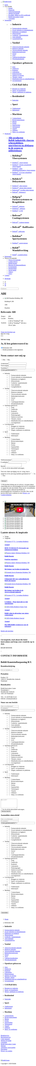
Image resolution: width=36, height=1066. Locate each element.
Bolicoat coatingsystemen (20, 222)
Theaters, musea (17, 77)
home (6, 5)
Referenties (8, 256)
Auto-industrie (16, 37)
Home (6, 919)
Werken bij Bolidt (13, 13)
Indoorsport (15, 110)
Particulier (15, 100)
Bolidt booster (12, 263)
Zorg (13, 67)
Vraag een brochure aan (8, 332)
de (5, 285)
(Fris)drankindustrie (18, 59)
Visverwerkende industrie (20, 50)
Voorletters (4, 368)
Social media (12, 270)
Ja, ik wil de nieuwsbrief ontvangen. (14, 468)
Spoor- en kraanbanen (19, 90)
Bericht (3, 466)
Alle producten (21, 144)
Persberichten (12, 268)
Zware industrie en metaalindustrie (22, 30)
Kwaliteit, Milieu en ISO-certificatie (19, 15)
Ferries (14, 123)
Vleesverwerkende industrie (20, 47)
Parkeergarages (17, 74)
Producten (8, 133)
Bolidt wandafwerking (19, 255)
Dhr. (4, 360)
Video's (10, 272)
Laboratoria (15, 72)
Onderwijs (15, 68)
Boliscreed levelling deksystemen (23, 190)
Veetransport (16, 127)
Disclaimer (4, 1049)
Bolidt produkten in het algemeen (13, 350)
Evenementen (12, 267)
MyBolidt (7, 278)
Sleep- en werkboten (18, 132)
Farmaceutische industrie (19, 28)
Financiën (11, 10)
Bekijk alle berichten (7, 631)
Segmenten (8, 20)
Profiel (10, 8)
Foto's (10, 273)
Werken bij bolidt (6, 1040)
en (5, 283)
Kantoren (15, 70)
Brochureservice (6, 1037)
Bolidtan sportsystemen (20, 243)
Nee (4, 475)
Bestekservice (5, 1035)
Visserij (14, 128)
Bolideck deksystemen (19, 186)
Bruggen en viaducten (19, 89)
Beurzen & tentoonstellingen (17, 265)
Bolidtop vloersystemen (20, 162)
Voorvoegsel (4, 365)
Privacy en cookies (6, 1051)
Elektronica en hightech (19, 32)
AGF (13, 55)
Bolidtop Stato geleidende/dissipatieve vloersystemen (23, 169)
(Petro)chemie (16, 33)
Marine (14, 121)
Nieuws (14, 260)
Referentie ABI (7, 348)
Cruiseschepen (16, 118)
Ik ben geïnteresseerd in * (9, 370)
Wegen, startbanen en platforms (21, 92)
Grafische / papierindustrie (20, 35)
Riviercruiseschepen (18, 120)
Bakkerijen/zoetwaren (19, 52)
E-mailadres (5, 462)
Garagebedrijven (17, 39)
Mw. (8, 360)
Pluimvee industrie (18, 48)
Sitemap (3, 1046)
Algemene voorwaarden (8, 1047)
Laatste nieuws (12, 261)
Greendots (11, 18)
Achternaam (5, 363)
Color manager (5, 1039)
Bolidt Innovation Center (16, 17)
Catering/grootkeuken (18, 57)
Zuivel (14, 53)
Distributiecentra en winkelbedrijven (23, 79)
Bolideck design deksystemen (22, 188)
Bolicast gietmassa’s (19, 192)
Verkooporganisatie (14, 12)
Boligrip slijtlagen (18, 206)
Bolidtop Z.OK (17, 211)
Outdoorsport (16, 108)
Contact (7, 275)
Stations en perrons (18, 75)
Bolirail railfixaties (18, 231)
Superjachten (16, 125)
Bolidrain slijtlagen (18, 208)
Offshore (15, 130)
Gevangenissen (17, 80)
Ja (34, 474)
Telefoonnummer (6, 460)
